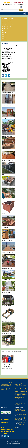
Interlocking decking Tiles (7, 160)
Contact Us (16, 6)
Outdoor (4, 92)
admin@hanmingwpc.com (7, 426)
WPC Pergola (9, 118)
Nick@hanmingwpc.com (6, 54)
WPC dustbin (4, 32)
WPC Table (4, 38)
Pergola (3, 333)
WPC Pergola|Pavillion (6, 36)
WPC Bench (4, 30)
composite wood (9, 252)
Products (11, 6)
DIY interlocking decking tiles (7, 22)
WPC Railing (5, 227)
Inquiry (6, 6)
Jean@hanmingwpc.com (7, 56)
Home (3, 351)
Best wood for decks (6, 198)
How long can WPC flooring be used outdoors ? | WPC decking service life (20, 418)
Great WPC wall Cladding (7, 279)
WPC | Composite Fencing (7, 26)
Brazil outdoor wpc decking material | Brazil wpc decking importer (20, 410)
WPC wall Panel (8, 105)
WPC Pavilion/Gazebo (7, 305)
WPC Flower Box (5, 34)
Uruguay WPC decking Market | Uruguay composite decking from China (21, 426)
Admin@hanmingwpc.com (10, 52)
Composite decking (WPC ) (7, 20)
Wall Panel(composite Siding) (7, 24)
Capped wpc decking (7, 292)
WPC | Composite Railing (6, 28)
